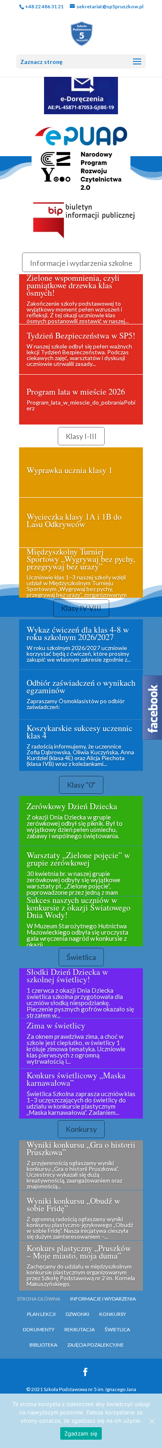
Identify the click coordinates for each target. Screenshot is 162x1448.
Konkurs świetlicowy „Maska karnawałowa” (76, 1079)
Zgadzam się (81, 1433)
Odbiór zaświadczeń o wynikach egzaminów (81, 686)
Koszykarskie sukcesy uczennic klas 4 (80, 731)
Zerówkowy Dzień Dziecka (72, 806)
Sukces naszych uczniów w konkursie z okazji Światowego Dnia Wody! (78, 907)
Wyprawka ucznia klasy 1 (70, 470)
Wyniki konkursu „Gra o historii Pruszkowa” (81, 1148)
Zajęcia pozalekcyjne (95, 1345)
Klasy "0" (81, 784)
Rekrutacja (79, 1329)
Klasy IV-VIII (81, 608)
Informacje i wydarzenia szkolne (81, 263)
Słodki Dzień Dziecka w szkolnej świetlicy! (67, 975)
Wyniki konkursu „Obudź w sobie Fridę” (73, 1204)
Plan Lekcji (41, 1314)
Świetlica (81, 957)
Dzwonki (77, 1314)
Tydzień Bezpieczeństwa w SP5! (81, 335)
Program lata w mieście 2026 (76, 391)
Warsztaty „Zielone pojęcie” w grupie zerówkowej (78, 858)
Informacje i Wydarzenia (103, 1299)
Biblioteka (43, 1345)
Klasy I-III (81, 436)
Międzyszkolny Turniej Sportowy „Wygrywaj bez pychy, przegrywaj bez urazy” (81, 559)
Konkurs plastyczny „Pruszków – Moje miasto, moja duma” (79, 1251)
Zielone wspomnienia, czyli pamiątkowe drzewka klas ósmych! (73, 285)
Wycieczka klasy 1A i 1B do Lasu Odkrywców (74, 520)
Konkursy (81, 1129)
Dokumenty (38, 1329)
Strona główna (38, 1299)
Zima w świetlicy (56, 1025)
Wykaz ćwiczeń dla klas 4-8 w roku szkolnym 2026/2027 (78, 633)
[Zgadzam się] (151, 1421)
